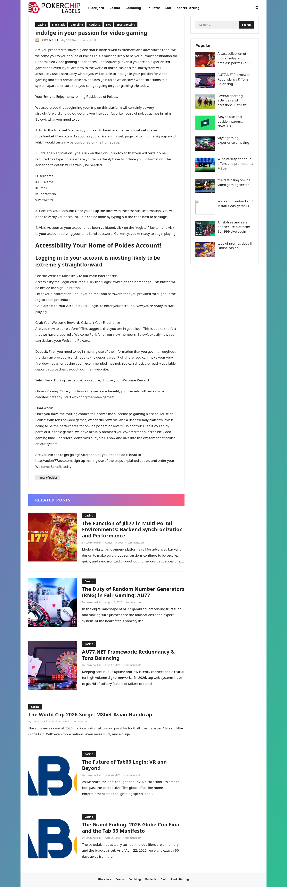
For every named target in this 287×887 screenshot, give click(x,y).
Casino (42, 24)
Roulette (94, 24)
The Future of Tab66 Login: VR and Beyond (124, 764)
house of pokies (136, 113)
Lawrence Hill (49, 40)
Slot (108, 24)
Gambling (77, 24)
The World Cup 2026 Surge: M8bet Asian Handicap (90, 714)
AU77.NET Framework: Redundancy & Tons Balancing (128, 654)
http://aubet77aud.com (53, 460)
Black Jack (58, 24)
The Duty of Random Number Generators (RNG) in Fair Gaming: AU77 (133, 592)
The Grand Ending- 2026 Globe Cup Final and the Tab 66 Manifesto (131, 827)
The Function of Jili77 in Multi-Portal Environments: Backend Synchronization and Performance (132, 529)
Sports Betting (126, 24)
